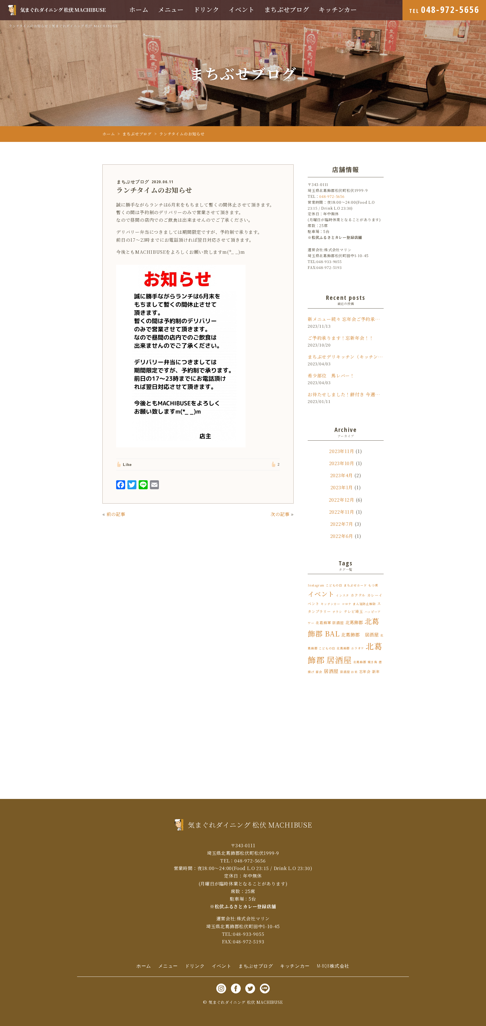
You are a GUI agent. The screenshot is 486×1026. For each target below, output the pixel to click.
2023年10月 (341, 463)
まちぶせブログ (286, 9)
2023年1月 (341, 487)
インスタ (342, 595)
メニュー (171, 9)
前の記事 (116, 514)
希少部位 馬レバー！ (331, 375)
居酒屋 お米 (349, 672)
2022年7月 (342, 524)
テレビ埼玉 (353, 611)
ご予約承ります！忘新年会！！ (341, 338)
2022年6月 (342, 536)
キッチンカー (338, 9)
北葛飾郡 (354, 622)
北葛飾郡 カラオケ (350, 648)
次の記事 (280, 514)
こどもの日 (334, 585)
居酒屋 (331, 670)
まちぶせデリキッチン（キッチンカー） (346, 357)
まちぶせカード (355, 585)
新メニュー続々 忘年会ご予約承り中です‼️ (346, 319)
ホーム (138, 9)
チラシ (337, 612)
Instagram (316, 585)
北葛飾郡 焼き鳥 (365, 662)
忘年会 (365, 671)
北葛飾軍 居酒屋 (330, 622)
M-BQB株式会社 (333, 966)
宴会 (319, 672)
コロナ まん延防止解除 (359, 604)
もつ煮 (373, 585)
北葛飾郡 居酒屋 (360, 634)
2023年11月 (341, 451)
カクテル (358, 595)
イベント (241, 9)
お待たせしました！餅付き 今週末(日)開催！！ (346, 394)
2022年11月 (341, 512)
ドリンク (206, 9)
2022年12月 (341, 500)
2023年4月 (341, 475)
